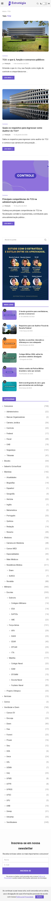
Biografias (28, 483)
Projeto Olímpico (28, 691)
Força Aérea (29, 625)
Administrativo (28, 412)
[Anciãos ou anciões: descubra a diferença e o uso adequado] (9, 343)
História (28, 499)
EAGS (30, 636)
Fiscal (28, 439)
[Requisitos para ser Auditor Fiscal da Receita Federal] (9, 329)
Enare (29, 570)
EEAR (30, 641)
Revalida (28, 581)
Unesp (28, 811)
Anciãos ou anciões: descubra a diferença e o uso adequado (31, 341)
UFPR (28, 784)
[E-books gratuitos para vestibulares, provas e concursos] (9, 315)
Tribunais (28, 455)
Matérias (26, 472)
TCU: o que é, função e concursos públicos (23, 59)
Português (28, 516)
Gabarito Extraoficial (26, 466)
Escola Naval (30, 680)
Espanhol (28, 488)
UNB (28, 806)
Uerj (28, 773)
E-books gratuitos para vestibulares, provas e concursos (33, 312)
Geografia (28, 494)
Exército (29, 598)
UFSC (28, 795)
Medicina (26, 537)
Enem (28, 724)
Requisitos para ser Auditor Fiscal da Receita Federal (33, 327)
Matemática (28, 510)
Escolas (28, 592)
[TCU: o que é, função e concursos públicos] (25, 36)
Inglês (28, 505)
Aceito (39, 897)
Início (4, 11)
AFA (30, 630)
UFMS (28, 778)
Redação (7, 63)
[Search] (37, 3)
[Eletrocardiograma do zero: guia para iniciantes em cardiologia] (9, 386)
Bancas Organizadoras (28, 417)
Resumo (28, 532)
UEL (28, 762)
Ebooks (26, 461)
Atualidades (28, 477)
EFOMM (30, 674)
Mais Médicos (28, 559)
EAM (30, 669)
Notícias (26, 696)
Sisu (28, 746)
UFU (28, 800)
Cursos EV (28, 713)
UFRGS (28, 789)
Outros (26, 702)
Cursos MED (28, 548)
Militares (26, 587)
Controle (28, 428)
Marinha (29, 658)
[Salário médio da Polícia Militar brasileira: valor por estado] (9, 372)
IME (30, 620)
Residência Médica (28, 565)
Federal (28, 433)
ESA (30, 609)
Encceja (28, 718)
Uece (28, 756)
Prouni (28, 740)
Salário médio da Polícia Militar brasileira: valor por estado (31, 370)
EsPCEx (30, 614)
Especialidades (28, 554)
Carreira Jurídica (28, 423)
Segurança (28, 450)
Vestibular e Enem (26, 707)
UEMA (28, 767)
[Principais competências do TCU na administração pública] (25, 175)
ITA (30, 652)
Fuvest (28, 735)
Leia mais (7, 77)
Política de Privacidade (24, 897)
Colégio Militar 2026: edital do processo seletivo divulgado (31, 355)
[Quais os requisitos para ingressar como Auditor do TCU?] (25, 104)
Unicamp (28, 817)
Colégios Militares (30, 603)
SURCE (29, 576)
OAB (28, 444)
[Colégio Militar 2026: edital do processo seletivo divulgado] (9, 358)
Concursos (26, 406)
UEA (28, 751)
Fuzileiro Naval (30, 685)
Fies (28, 729)
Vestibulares (28, 822)
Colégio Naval (30, 663)
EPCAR (30, 647)
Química (28, 521)
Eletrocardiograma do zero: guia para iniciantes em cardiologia (32, 384)
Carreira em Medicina (28, 543)
